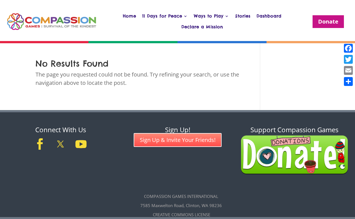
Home (129, 16)
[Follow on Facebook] (40, 144)
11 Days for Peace (162, 16)
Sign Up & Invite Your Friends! (177, 140)
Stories (242, 16)
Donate (328, 21)
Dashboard (269, 16)
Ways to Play (209, 16)
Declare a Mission (202, 26)
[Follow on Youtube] (81, 144)
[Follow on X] (60, 144)
